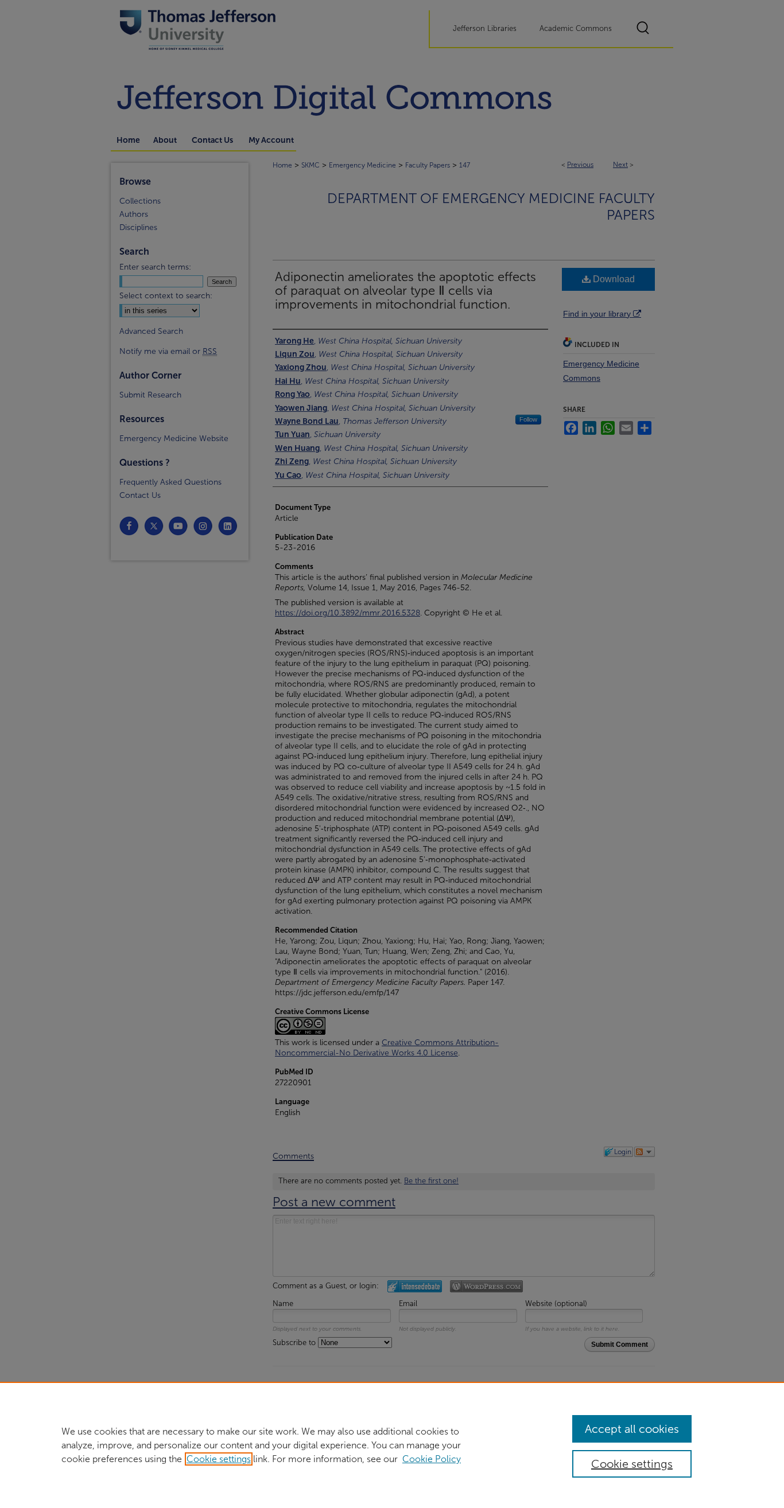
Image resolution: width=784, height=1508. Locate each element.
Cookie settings (219, 1459)
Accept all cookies (632, 1429)
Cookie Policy (431, 1459)
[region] (392, 1445)
